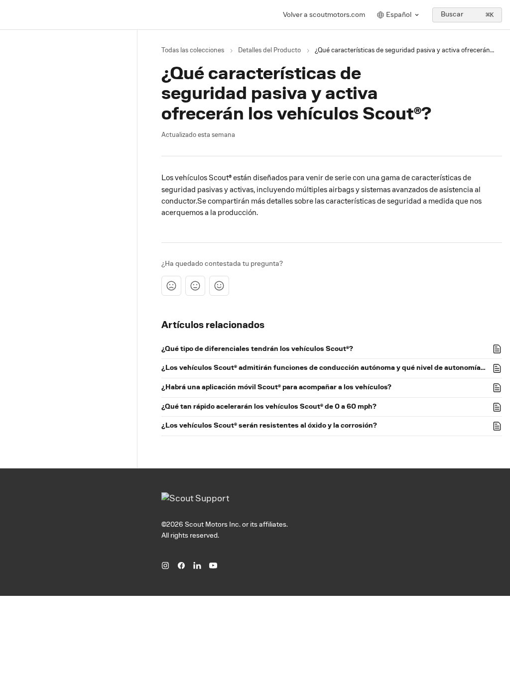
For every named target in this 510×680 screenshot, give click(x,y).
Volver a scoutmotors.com (324, 14)
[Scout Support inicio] (10, 15)
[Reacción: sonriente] (219, 286)
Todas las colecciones (192, 50)
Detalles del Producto (269, 50)
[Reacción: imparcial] (195, 286)
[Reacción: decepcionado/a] (171, 286)
